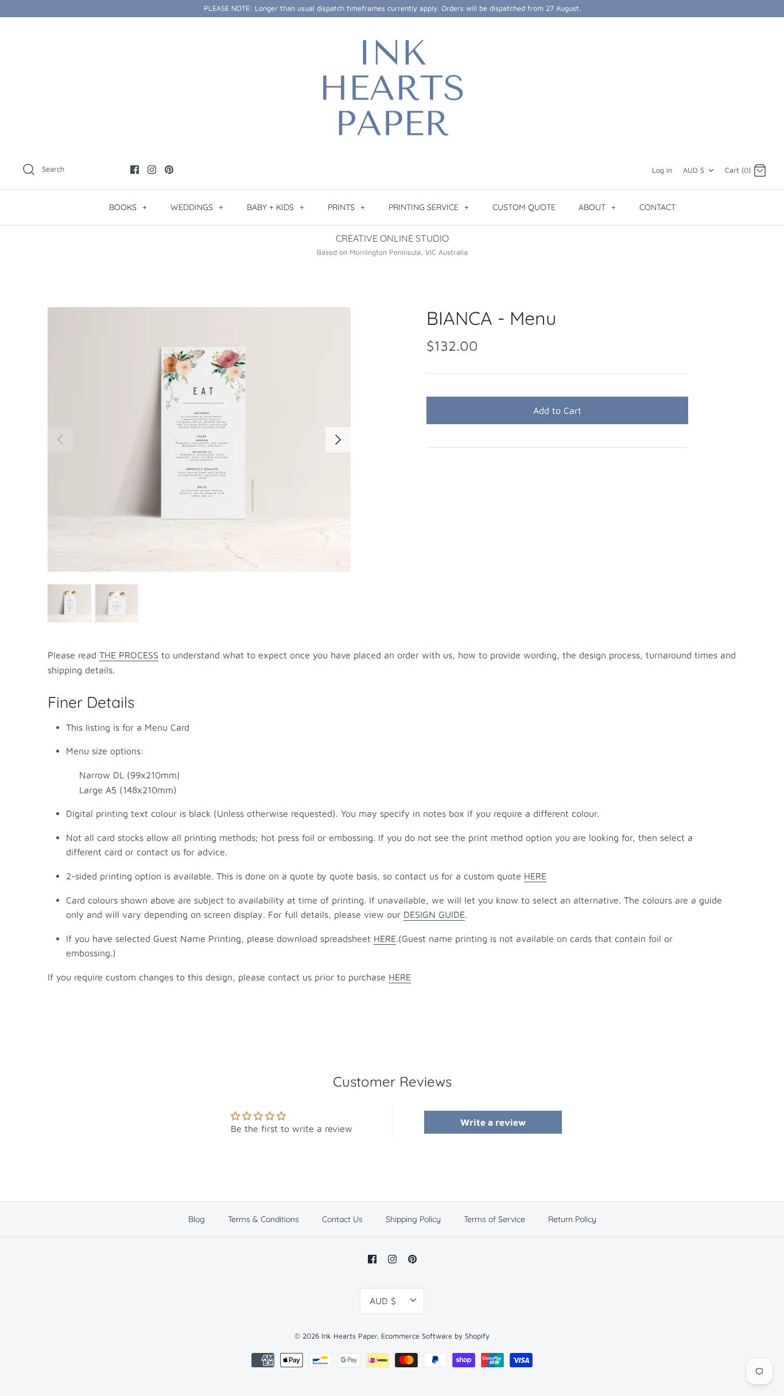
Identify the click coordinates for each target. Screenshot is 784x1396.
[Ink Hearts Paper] (392, 88)
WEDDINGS (196, 207)
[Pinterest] (169, 169)
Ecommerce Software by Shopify (435, 1336)
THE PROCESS (128, 655)
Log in (662, 170)
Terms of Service (494, 1219)
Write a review (493, 1122)
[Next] (338, 439)
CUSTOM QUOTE (524, 207)
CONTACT (657, 207)
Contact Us (342, 1219)
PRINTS (346, 207)
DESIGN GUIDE (434, 914)
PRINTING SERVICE (429, 207)
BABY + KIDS (275, 207)
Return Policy (572, 1219)
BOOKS (128, 207)
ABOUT (597, 207)
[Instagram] (152, 169)
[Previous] (60, 439)
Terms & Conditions (263, 1219)
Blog (196, 1219)
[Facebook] (134, 169)
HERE (535, 876)
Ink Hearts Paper (349, 1336)
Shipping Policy (413, 1219)
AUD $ (693, 170)
